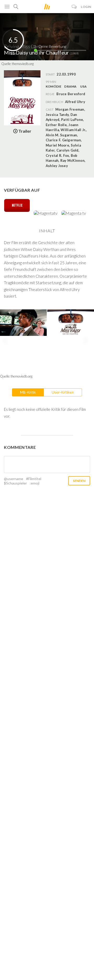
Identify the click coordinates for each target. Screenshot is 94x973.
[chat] (74, 6)
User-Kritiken (63, 392)
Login (86, 6)
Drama (70, 86)
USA (83, 86)
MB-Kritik (28, 392)
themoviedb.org (23, 64)
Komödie (54, 86)
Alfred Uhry (75, 102)
